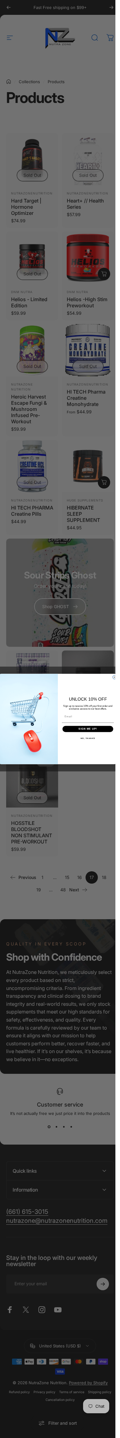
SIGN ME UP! (87, 729)
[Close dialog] (114, 677)
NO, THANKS (87, 738)
